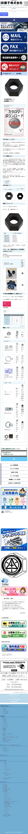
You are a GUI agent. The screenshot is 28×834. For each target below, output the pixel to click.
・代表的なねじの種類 (6, 789)
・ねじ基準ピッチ (5, 772)
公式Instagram (5, 713)
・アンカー (4, 732)
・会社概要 (4, 708)
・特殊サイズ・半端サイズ (7, 777)
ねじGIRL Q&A (8, 598)
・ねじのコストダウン (6, 749)
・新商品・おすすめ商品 (6, 739)
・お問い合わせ (5, 710)
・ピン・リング (5, 727)
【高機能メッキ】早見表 (14, 479)
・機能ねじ (4, 734)
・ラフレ (5, 811)
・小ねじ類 (4, 719)
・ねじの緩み (4, 748)
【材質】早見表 (14, 472)
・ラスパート (6, 812)
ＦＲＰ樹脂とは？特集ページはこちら (7, 182)
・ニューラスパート (7, 809)
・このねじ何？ (5, 751)
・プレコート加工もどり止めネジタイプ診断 (10, 737)
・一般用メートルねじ (8, 774)
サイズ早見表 (3, 760)
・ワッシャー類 (5, 724)
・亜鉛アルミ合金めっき (8, 806)
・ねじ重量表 (4, 762)
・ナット (5, 767)
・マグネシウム (6, 796)
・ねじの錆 (4, 747)
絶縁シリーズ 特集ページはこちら (7, 304)
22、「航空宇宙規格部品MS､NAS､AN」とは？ (11, 603)
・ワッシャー (6, 770)
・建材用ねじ (4, 728)
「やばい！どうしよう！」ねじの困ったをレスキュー (11, 745)
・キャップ (6, 766)
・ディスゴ (6, 807)
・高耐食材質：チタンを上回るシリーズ (11, 801)
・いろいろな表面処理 (6, 804)
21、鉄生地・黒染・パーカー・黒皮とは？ (10, 605)
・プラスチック (6, 797)
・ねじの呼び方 (5, 785)
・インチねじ (6, 775)
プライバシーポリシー (14, 697)
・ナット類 (4, 723)
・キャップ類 (4, 722)
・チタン (5, 795)
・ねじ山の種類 (5, 790)
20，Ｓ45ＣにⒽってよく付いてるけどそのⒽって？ (12, 606)
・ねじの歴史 (4, 784)
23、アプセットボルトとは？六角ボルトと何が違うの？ (13, 601)
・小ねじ (5, 764)
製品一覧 (4, 718)
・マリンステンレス (7, 800)
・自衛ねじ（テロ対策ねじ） (7, 733)
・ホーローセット (7, 769)
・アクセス (4, 709)
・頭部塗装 (4, 738)
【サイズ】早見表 (14, 468)
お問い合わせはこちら (4, 14)
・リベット (4, 731)
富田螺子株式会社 (14, 0)
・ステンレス (6, 794)
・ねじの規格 (4, 786)
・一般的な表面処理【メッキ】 (7, 802)
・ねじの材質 (4, 791)
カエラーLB (6, 814)
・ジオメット (6, 810)
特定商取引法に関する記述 (14, 694)
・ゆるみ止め (4, 726)
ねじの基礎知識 (14, 465)
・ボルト (5, 765)
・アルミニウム (6, 792)
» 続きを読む (22, 612)
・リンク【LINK (5, 712)
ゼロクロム (6, 816)
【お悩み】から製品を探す (14, 483)
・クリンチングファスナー (7, 742)
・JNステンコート (7, 805)
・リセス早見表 (5, 779)
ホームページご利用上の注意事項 (14, 699)
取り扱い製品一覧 (14, 701)
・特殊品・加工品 (5, 740)
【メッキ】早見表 (14, 475)
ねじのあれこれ (4, 781)
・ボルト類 (4, 721)
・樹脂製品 (4, 729)
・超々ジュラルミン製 (8, 799)
